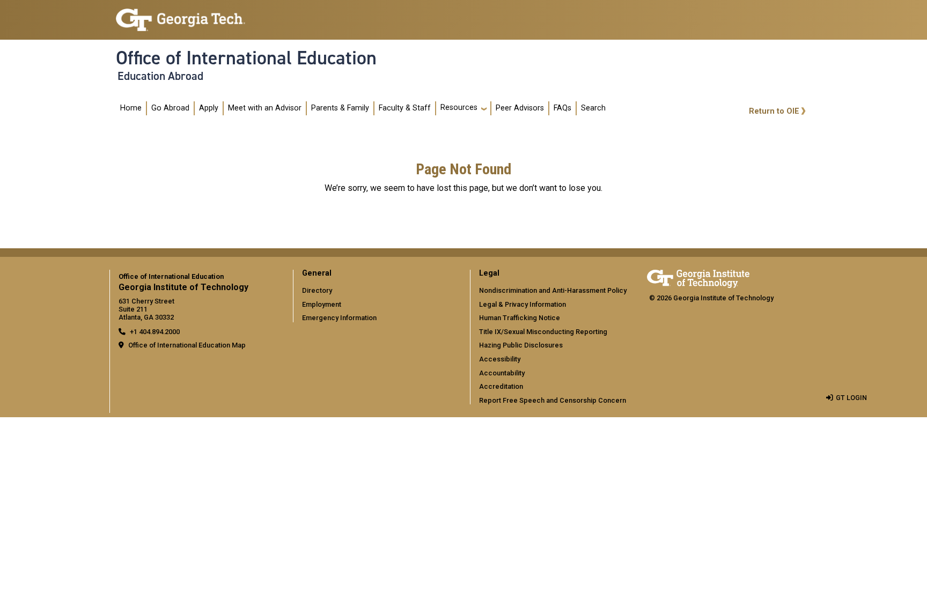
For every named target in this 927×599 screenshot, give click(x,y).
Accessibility (499, 359)
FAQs (562, 108)
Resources (458, 107)
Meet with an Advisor (264, 108)
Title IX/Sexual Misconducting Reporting (543, 332)
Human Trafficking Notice (519, 318)
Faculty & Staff (405, 108)
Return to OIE (774, 111)
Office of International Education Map (187, 345)
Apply (208, 108)
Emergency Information (339, 318)
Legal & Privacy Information (522, 304)
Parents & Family (340, 108)
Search (593, 108)
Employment (321, 304)
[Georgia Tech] (698, 277)
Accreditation (501, 386)
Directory (317, 290)
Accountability (502, 373)
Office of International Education (246, 58)
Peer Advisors (520, 108)
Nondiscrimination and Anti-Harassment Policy (553, 290)
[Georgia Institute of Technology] (180, 15)
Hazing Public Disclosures (521, 345)
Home (131, 108)
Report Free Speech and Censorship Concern (552, 400)
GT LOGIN (851, 398)
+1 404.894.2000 (155, 332)
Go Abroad (170, 108)
